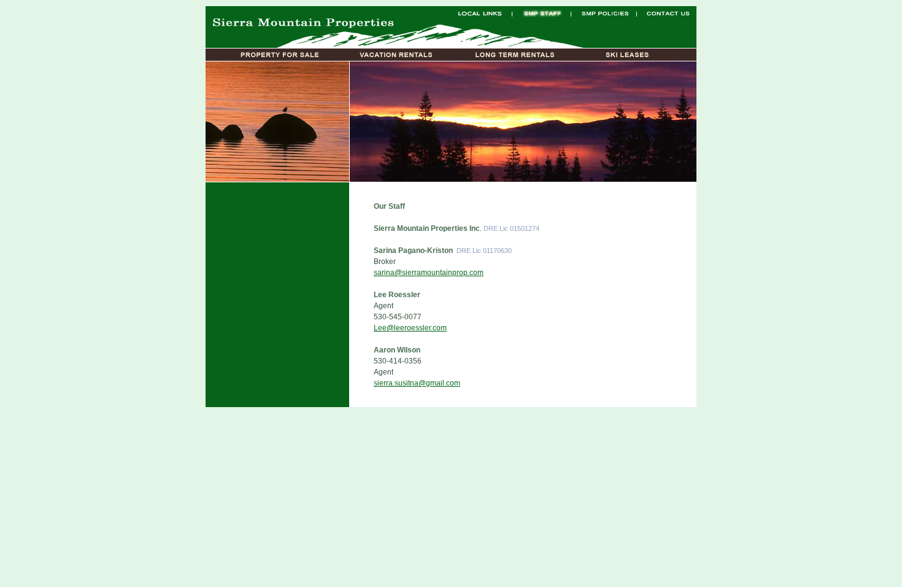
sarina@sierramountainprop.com (429, 272)
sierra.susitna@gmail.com (417, 383)
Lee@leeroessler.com (410, 328)
